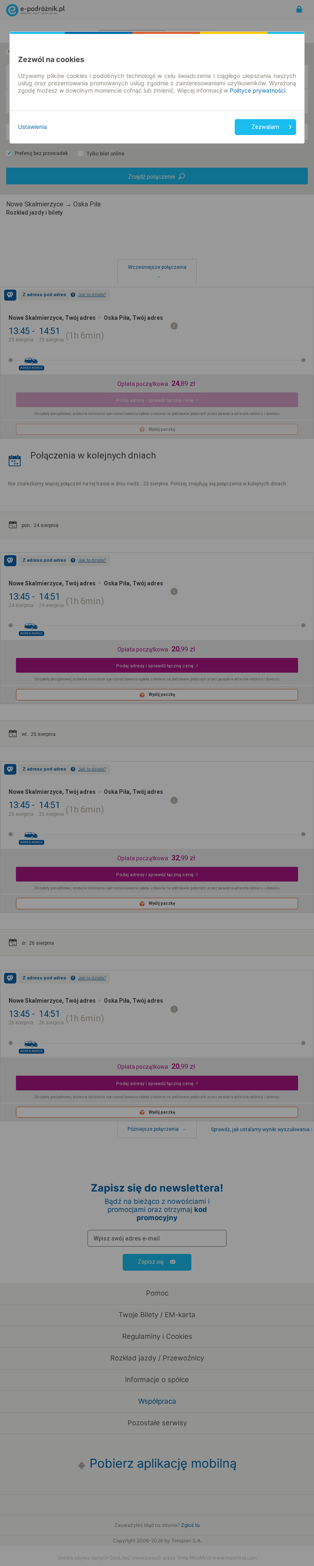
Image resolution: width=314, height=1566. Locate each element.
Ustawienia (32, 126)
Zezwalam (265, 127)
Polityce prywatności (257, 90)
